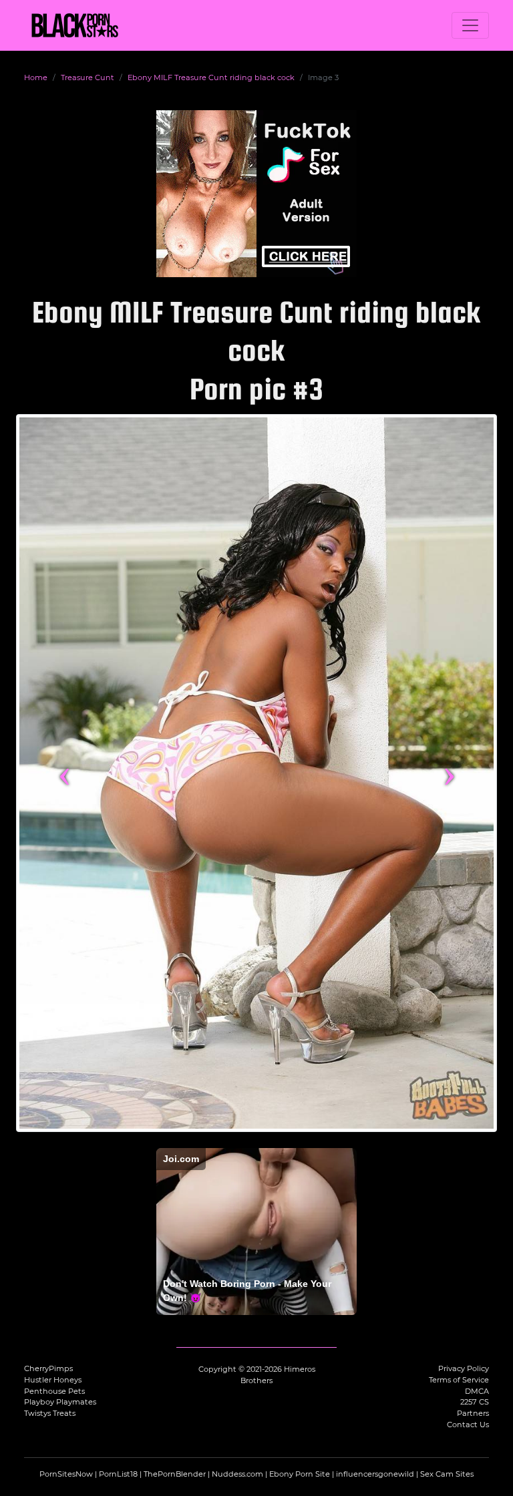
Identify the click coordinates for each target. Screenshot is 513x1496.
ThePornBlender (175, 1474)
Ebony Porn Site (299, 1474)
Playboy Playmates (60, 1402)
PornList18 (118, 1474)
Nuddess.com (237, 1474)
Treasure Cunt (87, 77)
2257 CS (474, 1402)
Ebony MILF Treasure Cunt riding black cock (211, 77)
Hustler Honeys (52, 1379)
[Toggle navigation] (470, 25)
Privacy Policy (463, 1368)
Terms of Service (459, 1379)
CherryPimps (48, 1368)
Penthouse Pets (54, 1391)
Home (35, 77)
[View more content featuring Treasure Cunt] (256, 773)
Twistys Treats (49, 1413)
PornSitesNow (66, 1474)
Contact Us (468, 1424)
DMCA (477, 1391)
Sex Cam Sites (447, 1474)
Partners (473, 1413)
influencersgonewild (375, 1474)
